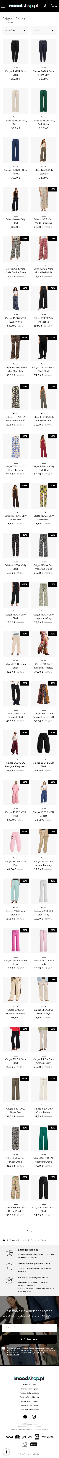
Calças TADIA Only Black (15, 73)
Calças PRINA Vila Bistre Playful (15, 1209)
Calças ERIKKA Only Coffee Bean (15, 517)
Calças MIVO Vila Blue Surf (15, 912)
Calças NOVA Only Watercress (43, 517)
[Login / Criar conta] (45, 6)
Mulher (23, 1240)
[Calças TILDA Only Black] (15, 1039)
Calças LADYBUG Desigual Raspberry (15, 764)
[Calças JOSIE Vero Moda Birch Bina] (43, 199)
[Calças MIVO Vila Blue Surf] (15, 891)
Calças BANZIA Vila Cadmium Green (43, 1160)
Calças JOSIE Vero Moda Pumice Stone (15, 270)
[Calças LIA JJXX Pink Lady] (43, 940)
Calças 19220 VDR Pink (15, 814)
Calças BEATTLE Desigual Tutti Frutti (43, 715)
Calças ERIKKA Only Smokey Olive (43, 418)
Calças (43, 1240)
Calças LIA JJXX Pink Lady (43, 962)
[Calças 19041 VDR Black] (43, 743)
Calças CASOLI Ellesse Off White (15, 1011)
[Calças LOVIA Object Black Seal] (43, 348)
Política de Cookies (29, 1401)
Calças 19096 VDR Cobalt (43, 814)
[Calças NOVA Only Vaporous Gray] (43, 595)
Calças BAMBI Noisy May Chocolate (16, 369)
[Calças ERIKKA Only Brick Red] (43, 446)
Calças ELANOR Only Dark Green (43, 122)
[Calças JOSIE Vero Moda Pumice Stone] (15, 249)
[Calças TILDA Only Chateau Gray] (43, 1039)
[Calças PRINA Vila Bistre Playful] (15, 1188)
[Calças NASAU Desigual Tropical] (43, 644)
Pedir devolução (29, 1385)
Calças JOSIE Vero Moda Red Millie (43, 270)
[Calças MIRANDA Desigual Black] (15, 693)
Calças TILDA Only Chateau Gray (43, 1061)
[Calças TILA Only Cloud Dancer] (43, 1089)
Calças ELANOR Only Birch (15, 122)
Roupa (33, 1240)
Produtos (13, 1240)
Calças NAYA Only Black (15, 221)
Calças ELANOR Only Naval (15, 171)
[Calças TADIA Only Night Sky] (43, 51)
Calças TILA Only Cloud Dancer (43, 1110)
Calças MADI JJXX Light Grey (43, 912)
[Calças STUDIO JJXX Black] (43, 1188)
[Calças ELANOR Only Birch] (15, 101)
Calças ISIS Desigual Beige (15, 665)
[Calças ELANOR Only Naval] (15, 150)
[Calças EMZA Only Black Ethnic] (15, 1138)
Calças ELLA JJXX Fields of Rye (43, 1011)
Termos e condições (29, 1389)
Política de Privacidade (29, 1393)
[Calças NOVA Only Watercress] (43, 496)
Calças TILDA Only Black (15, 1061)
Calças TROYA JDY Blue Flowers (15, 468)
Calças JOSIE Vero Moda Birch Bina (43, 221)
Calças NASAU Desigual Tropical (43, 665)
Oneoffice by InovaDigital (29, 1454)
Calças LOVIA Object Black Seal (43, 369)
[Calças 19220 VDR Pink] (15, 792)
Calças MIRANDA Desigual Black (15, 715)
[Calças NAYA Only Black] (15, 199)
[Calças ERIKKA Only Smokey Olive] (43, 397)
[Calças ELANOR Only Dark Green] (43, 101)
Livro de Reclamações (29, 1409)
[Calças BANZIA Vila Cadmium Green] (43, 1138)
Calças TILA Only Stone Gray (15, 1110)
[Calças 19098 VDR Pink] (15, 842)
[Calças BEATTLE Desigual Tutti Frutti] (43, 693)
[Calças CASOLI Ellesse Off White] (15, 990)
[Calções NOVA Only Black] (15, 545)
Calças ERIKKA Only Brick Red (43, 468)
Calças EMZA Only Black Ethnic (15, 1160)
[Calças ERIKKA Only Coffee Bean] (15, 496)
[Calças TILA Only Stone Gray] (15, 1089)
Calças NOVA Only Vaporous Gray (43, 616)
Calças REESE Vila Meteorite (43, 320)
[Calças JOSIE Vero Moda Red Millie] (43, 249)
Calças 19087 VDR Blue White (15, 320)
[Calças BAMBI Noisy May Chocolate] (15, 348)
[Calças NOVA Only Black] (15, 595)
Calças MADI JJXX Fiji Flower (15, 962)
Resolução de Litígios (29, 1397)
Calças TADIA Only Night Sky (43, 73)
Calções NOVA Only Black (15, 567)
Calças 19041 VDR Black (43, 764)
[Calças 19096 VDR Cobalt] (43, 792)
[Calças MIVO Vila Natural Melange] (43, 842)
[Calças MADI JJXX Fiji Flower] (15, 940)
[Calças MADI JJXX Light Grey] (43, 891)
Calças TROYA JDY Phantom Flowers (15, 418)
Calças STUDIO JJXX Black (43, 1209)
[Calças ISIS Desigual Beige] (15, 644)
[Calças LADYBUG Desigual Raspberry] (15, 743)
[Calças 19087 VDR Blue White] (15, 298)
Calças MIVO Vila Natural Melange (43, 863)
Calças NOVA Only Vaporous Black (43, 567)
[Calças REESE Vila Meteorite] (43, 298)
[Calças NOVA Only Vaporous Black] (43, 545)
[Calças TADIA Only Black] (15, 51)
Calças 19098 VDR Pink (15, 863)
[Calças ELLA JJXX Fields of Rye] (43, 990)
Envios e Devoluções (29, 1405)
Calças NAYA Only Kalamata (43, 171)
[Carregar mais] (29, 1231)
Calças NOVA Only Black (15, 616)
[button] (6, 1452)
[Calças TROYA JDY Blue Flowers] (15, 446)
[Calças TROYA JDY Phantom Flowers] (15, 397)
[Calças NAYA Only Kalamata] (43, 150)
